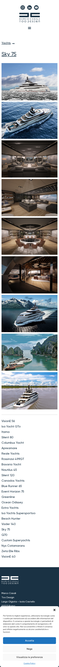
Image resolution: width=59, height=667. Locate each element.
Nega (29, 648)
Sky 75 (6, 529)
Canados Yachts (13, 480)
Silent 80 (7, 437)
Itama (6, 432)
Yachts (6, 43)
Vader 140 (9, 524)
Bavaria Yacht (11, 464)
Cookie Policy (29, 663)
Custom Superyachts (16, 540)
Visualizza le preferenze (29, 657)
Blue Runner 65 (12, 486)
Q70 (4, 535)
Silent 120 (8, 475)
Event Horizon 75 (13, 491)
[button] (54, 609)
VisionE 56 (8, 421)
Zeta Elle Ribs (11, 551)
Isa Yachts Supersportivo (18, 513)
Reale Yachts (11, 453)
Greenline (8, 497)
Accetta (29, 640)
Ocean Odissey (12, 502)
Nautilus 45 (9, 470)
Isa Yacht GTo (11, 426)
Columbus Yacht (13, 442)
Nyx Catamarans (13, 545)
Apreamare (9, 448)
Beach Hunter (11, 518)
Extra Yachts (10, 508)
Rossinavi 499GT (13, 459)
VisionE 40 (9, 556)
